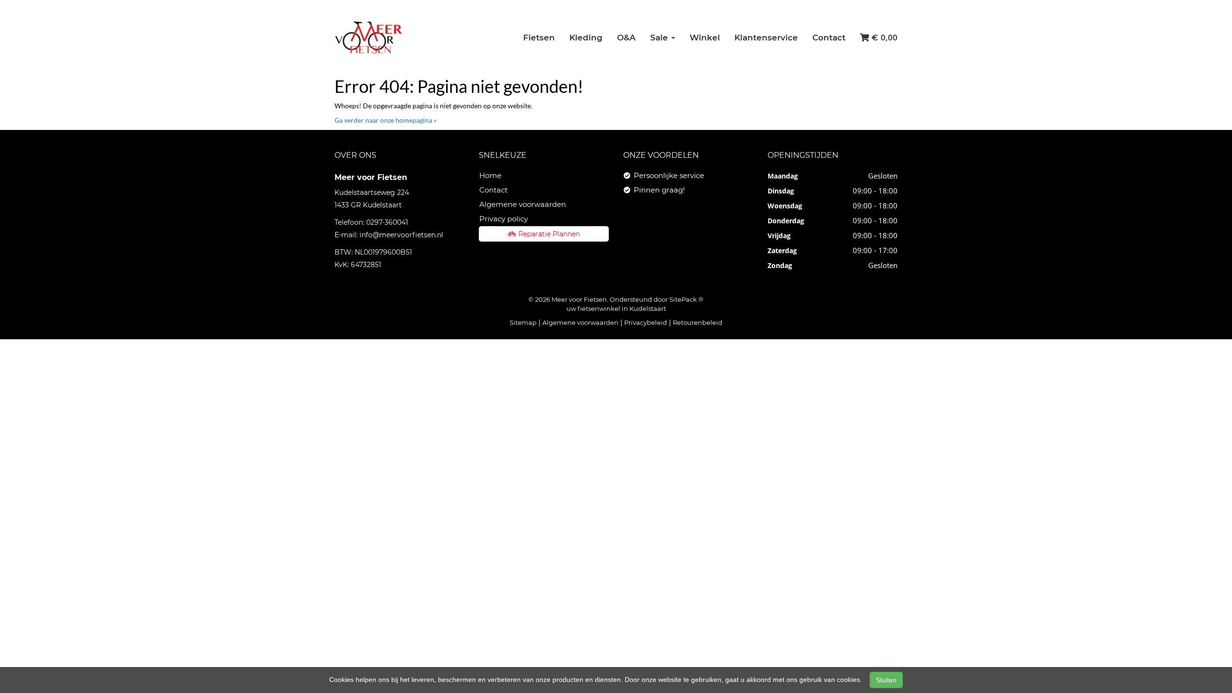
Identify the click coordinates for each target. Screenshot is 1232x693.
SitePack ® (686, 299)
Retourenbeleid (697, 322)
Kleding (586, 37)
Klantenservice (766, 37)
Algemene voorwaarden (522, 204)
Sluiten (886, 680)
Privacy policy (503, 218)
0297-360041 (387, 222)
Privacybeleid (645, 322)
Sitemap (523, 322)
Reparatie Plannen (549, 234)
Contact (829, 37)
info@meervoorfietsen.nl (401, 235)
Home (490, 175)
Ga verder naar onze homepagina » (385, 120)
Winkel (705, 37)
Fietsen (539, 37)
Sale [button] (660, 37)
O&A (626, 37)
